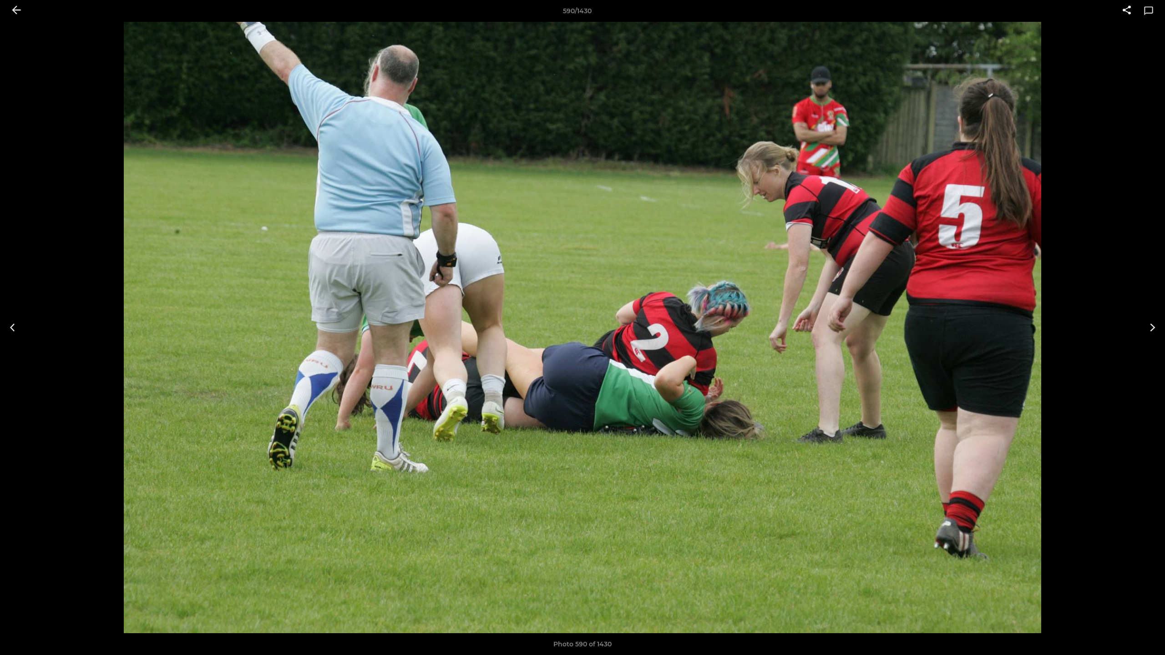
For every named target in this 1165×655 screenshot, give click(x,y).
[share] (1126, 11)
